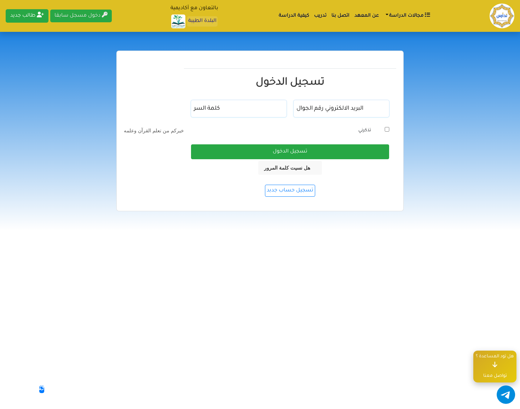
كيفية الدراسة (294, 15)
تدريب (320, 15)
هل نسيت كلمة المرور (287, 168)
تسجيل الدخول (290, 152)
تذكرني (364, 130)
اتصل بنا (340, 15)
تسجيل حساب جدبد (290, 191)
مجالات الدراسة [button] (406, 15)
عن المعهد (366, 15)
